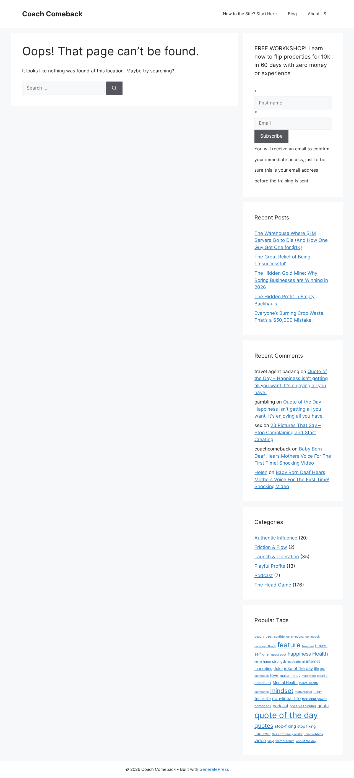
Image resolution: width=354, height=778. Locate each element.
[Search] (114, 88)
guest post (278, 654)
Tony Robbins (313, 734)
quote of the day (286, 715)
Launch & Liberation (276, 556)
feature (289, 645)
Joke (278, 668)
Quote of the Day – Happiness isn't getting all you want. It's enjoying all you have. (289, 409)
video (260, 740)
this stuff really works (287, 734)
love (274, 675)
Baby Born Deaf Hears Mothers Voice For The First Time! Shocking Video (292, 456)
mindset (281, 690)
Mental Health (285, 682)
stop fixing (306, 726)
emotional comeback (305, 636)
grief (266, 654)
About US (317, 13)
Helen (260, 472)
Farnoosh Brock (265, 646)
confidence (282, 636)
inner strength (274, 661)
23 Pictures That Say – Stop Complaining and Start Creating (287, 432)
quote (323, 705)
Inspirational (296, 662)
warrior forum (284, 741)
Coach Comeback (52, 14)
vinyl (270, 741)
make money (290, 676)
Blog (292, 13)
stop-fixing (285, 726)
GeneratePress (214, 769)
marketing (309, 676)
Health (320, 654)
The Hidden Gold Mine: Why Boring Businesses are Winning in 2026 (291, 280)
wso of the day (306, 741)
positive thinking (303, 706)
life (316, 669)
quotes (263, 725)
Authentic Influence (275, 538)
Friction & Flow (270, 547)
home (258, 662)
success (262, 733)
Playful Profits (269, 566)
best (269, 636)
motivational (303, 692)
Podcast (263, 575)
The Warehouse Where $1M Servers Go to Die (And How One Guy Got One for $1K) (291, 240)
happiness (299, 654)
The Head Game (272, 585)
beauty (259, 636)
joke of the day (298, 668)
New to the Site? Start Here (250, 13)
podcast (280, 705)
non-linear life (286, 698)
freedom (308, 646)
